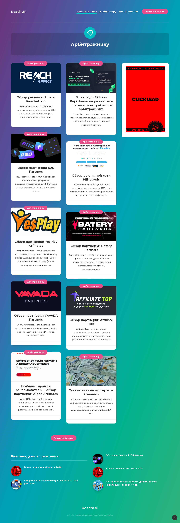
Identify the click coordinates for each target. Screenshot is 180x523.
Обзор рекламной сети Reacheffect (36, 99)
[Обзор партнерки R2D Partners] (98, 459)
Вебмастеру (108, 11)
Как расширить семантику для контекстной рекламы (51, 482)
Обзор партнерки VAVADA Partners (36, 317)
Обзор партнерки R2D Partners (36, 170)
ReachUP (18, 12)
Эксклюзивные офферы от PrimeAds (91, 392)
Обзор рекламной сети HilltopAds (91, 177)
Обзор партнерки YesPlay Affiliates (36, 243)
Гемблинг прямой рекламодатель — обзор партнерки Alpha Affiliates (36, 390)
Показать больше (64, 438)
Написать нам (154, 11)
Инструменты (128, 11)
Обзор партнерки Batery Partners (91, 248)
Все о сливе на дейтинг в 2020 (43, 467)
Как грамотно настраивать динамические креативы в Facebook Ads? (131, 483)
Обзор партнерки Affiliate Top (91, 322)
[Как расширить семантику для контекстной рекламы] (16, 484)
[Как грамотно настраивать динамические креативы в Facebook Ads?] (98, 485)
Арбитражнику (86, 11)
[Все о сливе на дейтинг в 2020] (16, 471)
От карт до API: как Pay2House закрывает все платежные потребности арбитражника (91, 103)
